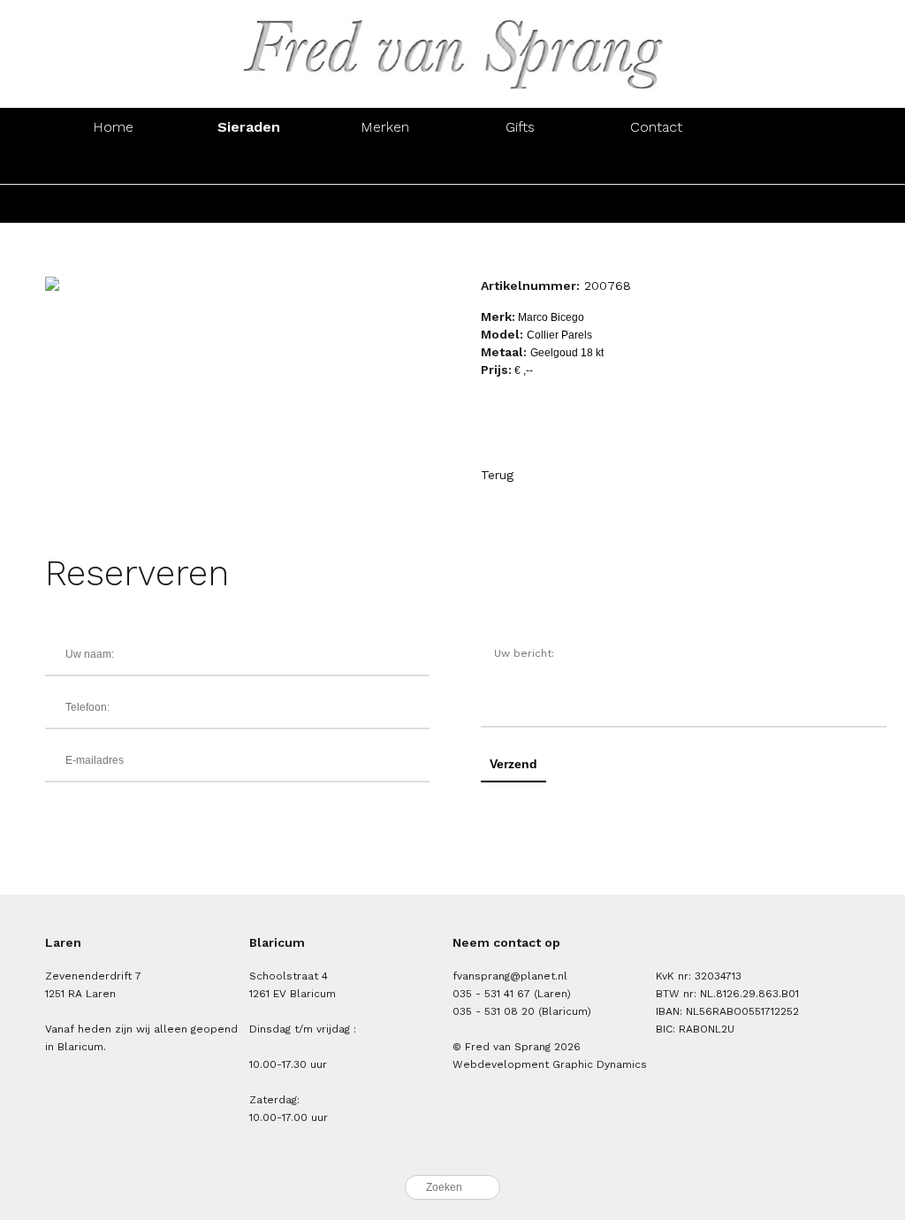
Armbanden (384, 164)
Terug (497, 475)
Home (113, 126)
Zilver (249, 203)
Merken (385, 126)
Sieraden (248, 126)
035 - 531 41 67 (491, 993)
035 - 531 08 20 (493, 1011)
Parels (384, 203)
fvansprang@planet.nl (509, 976)
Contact (656, 126)
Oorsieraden (249, 164)
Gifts (520, 126)
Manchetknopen (791, 164)
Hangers (655, 164)
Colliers (520, 164)
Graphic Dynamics (599, 1064)
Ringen (112, 164)
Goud (113, 203)
